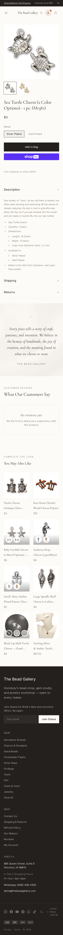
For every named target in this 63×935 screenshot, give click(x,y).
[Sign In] (48, 12)
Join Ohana (49, 719)
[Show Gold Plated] (17, 539)
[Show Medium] (17, 633)
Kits (6, 780)
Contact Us (10, 816)
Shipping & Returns (15, 821)
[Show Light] (9, 633)
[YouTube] (17, 911)
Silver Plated (14, 133)
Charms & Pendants (15, 745)
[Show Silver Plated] (9, 539)
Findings (9, 768)
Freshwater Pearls (15, 757)
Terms (17, 929)
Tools (7, 774)
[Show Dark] (24, 633)
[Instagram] (5, 911)
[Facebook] (11, 911)
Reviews (9, 839)
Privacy (7, 929)
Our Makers (11, 833)
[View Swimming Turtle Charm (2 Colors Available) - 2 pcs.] (10, 88)
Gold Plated (35, 133)
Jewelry (8, 791)
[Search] (41, 12)
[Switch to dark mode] (41, 912)
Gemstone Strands (15, 739)
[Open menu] (6, 12)
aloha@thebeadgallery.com (20, 890)
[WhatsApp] (28, 911)
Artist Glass (10, 762)
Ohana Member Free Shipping (17, 3)
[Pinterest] (23, 911)
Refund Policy (12, 827)
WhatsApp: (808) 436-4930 (20, 884)
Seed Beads (11, 751)
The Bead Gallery (27, 13)
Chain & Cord (12, 786)
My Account (11, 845)
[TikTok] (34, 911)
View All (8, 797)
